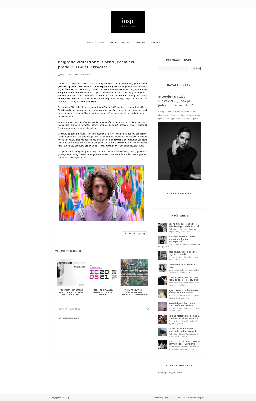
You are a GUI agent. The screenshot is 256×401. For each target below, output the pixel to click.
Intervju (140, 42)
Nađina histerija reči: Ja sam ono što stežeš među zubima (184, 317)
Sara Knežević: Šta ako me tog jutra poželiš (183, 253)
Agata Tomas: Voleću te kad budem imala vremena (184, 291)
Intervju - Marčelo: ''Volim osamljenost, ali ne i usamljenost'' (182, 239)
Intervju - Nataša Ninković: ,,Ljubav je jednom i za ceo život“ (176, 101)
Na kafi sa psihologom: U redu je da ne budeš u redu (183, 329)
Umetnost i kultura (120, 42)
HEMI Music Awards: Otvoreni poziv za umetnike (103, 292)
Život (101, 42)
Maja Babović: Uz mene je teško (182, 265)
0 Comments (83, 74)
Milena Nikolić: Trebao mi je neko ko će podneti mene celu (184, 225)
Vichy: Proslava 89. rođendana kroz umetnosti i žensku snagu (134, 292)
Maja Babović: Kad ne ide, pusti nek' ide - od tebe (182, 304)
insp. (68, 398)
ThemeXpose (169, 398)
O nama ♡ (156, 42)
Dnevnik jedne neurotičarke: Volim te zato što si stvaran (184, 278)
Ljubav (89, 42)
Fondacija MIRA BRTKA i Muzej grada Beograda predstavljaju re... (71, 292)
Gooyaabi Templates (196, 398)
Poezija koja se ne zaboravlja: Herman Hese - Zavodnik (184, 342)
